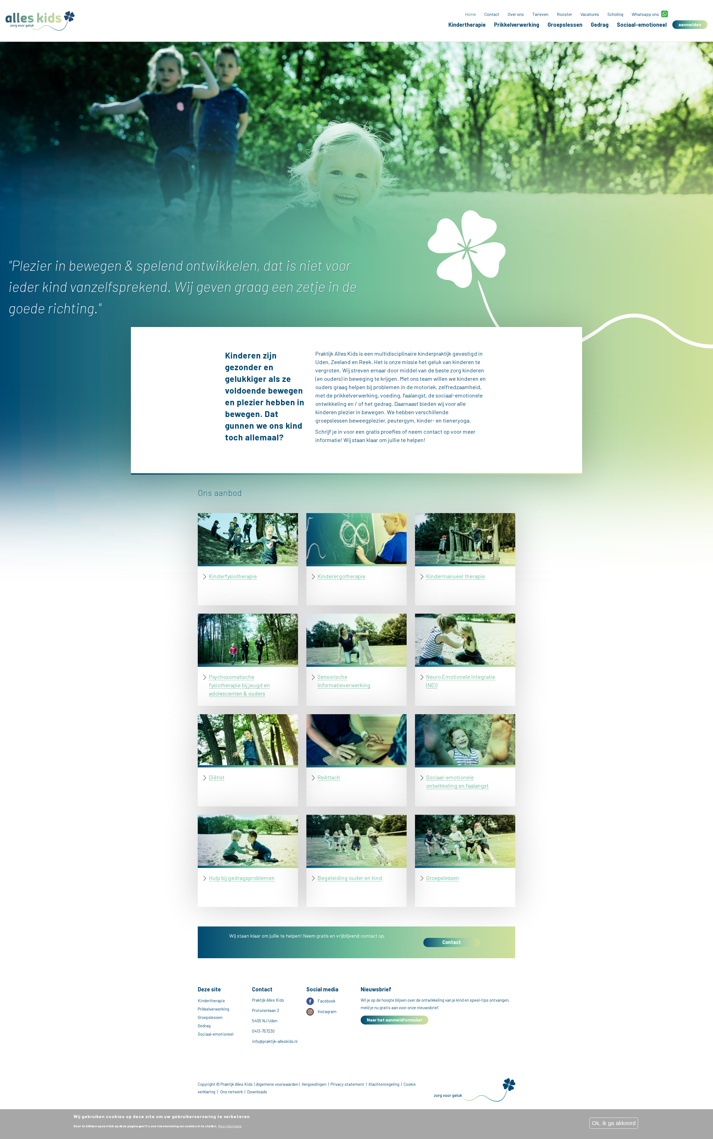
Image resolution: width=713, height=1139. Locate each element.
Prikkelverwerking (516, 24)
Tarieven (540, 14)
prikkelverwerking (356, 395)
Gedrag (600, 24)
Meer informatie (230, 1126)
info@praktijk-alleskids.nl (274, 1041)
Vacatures (589, 14)
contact (433, 431)
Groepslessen (565, 24)
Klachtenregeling (383, 1084)
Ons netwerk (231, 1091)
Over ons (516, 14)
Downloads (257, 1091)
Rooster (564, 14)
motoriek (425, 387)
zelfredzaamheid (459, 387)
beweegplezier (367, 420)
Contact (491, 14)
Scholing (615, 14)
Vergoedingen (314, 1084)
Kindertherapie (467, 24)
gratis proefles (383, 431)
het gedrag (378, 403)
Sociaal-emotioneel (642, 24)
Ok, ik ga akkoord (614, 1123)
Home (470, 14)
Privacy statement (347, 1084)
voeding (390, 395)
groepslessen (331, 420)
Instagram (327, 1011)
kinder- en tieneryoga (443, 420)
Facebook (326, 1000)
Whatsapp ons (645, 14)
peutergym (400, 420)
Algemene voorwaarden (277, 1084)
